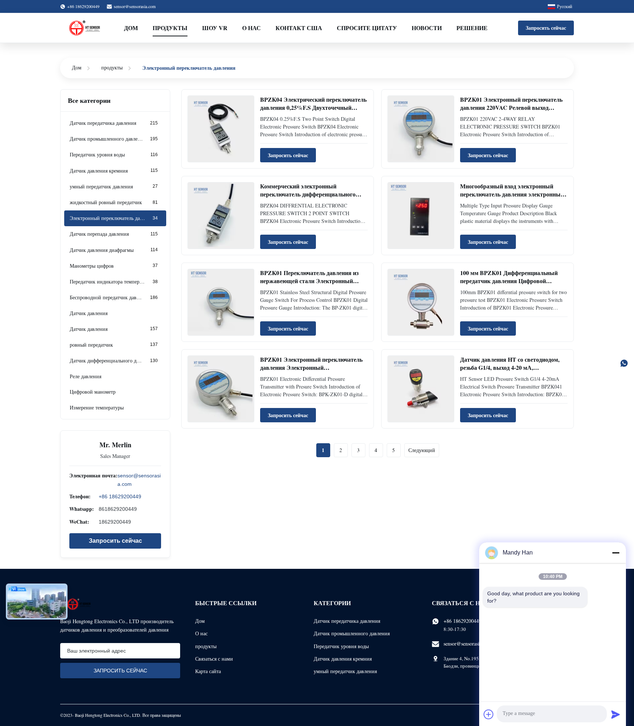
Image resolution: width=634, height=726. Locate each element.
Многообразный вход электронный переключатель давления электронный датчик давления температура (512, 194)
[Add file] (489, 714)
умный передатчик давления (345, 671)
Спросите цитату (367, 28)
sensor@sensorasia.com (135, 6)
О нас (251, 28)
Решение (472, 28)
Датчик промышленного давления (352, 633)
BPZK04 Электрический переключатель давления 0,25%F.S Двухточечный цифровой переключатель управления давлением (313, 111)
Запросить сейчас (546, 28)
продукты (112, 67)
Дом (131, 28)
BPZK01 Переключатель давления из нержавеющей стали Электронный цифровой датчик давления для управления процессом (309, 284)
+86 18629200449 (120, 496)
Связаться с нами (214, 658)
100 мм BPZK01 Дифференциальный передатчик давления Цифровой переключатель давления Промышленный (509, 284)
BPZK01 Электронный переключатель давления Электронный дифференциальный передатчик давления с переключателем (311, 371)
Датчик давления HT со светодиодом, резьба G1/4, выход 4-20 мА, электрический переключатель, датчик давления (511, 371)
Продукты (170, 28)
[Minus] (615, 552)
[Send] (616, 714)
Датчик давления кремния (343, 658)
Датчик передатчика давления (347, 620)
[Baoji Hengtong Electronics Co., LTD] (86, 28)
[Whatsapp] (624, 363)
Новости (427, 28)
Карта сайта (208, 671)
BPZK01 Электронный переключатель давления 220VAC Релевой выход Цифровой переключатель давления (511, 107)
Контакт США (299, 28)
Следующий (421, 450)
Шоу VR (214, 28)
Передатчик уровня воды (341, 646)
